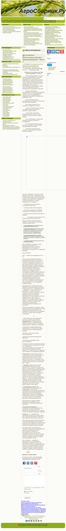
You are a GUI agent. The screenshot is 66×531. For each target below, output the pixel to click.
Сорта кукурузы (6, 98)
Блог (38, 21)
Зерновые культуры (7, 55)
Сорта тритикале (7, 100)
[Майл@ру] (53, 52)
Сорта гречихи (6, 115)
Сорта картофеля (7, 99)
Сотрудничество (13, 21)
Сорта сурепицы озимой (8, 103)
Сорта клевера (6, 112)
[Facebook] (49, 52)
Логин (48, 54)
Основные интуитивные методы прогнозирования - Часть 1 (33, 58)
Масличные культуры (7, 52)
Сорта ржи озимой (7, 96)
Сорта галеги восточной (8, 106)
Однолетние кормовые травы (9, 51)
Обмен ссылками (24, 21)
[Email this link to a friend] (28, 70)
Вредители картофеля (8, 84)
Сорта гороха (6, 116)
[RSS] (16, 526)
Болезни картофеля (7, 81)
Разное (53, 21)
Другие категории (7, 78)
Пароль (49, 58)
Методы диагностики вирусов (28, 506)
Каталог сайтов (45, 21)
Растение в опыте (7, 121)
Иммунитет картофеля (8, 82)
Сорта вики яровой (7, 107)
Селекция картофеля (8, 79)
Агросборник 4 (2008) (7, 73)
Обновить (27, 493)
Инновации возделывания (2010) (10, 74)
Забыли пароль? (52, 67)
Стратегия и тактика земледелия (10, 69)
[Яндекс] (62, 52)
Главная (5, 21)
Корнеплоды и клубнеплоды (9, 53)
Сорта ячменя (6, 101)
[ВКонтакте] (58, 52)
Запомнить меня (52, 62)
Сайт (39, 473)
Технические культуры (8, 58)
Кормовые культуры (7, 54)
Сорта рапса (6, 109)
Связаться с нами (43, 524)
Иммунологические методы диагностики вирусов (33, 505)
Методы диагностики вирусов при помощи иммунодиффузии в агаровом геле (31, 503)
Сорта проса (6, 104)
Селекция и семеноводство (9, 120)
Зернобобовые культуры (8, 57)
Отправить (27, 497)
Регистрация (51, 69)
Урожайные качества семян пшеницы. (11, 59)
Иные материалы (7, 49)
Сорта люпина (6, 113)
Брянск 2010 (5, 66)
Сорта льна (5, 105)
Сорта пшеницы (6, 110)
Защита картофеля (7, 83)
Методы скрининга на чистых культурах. (31, 507)
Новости (33, 21)
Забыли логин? (51, 68)
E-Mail (39, 470)
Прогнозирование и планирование (30, 66)
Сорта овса (5, 111)
